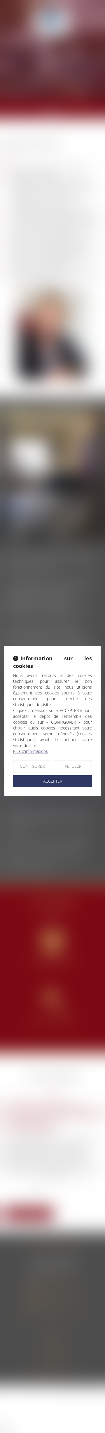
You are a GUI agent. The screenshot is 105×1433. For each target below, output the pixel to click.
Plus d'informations (30, 751)
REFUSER (73, 766)
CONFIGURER (32, 766)
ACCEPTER (52, 781)
